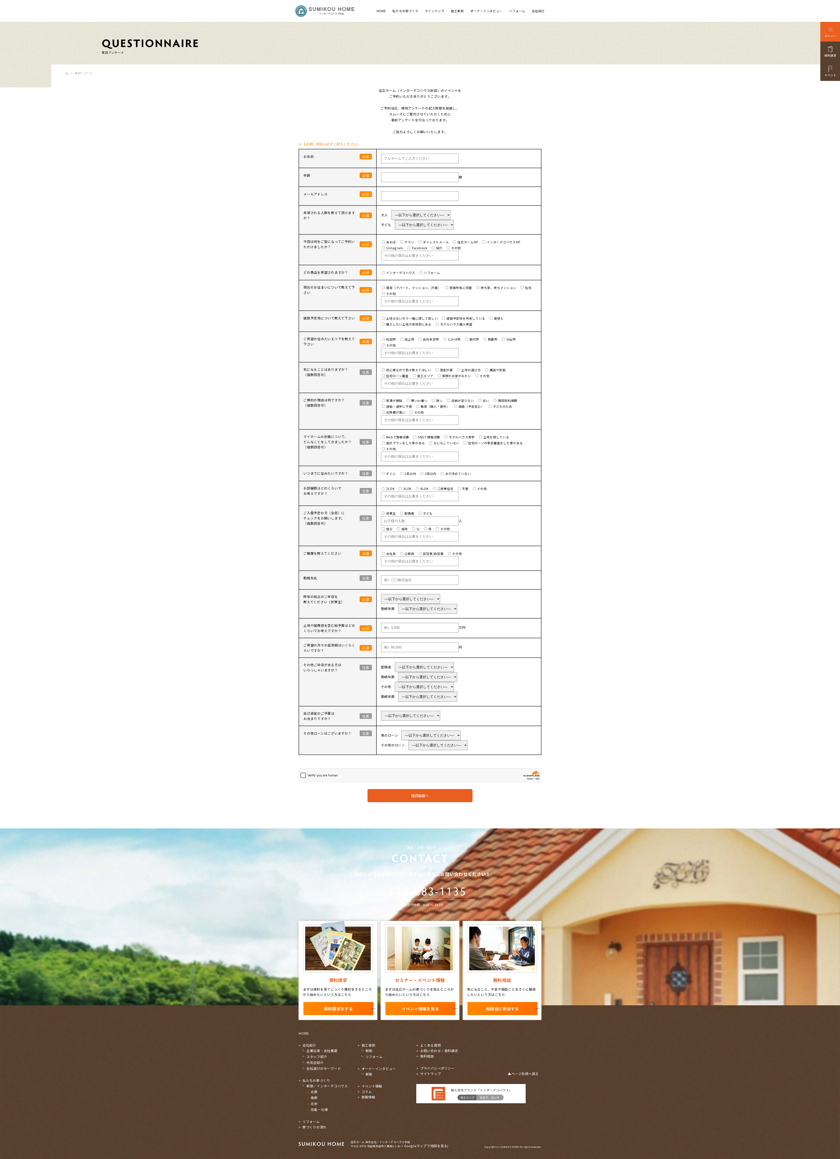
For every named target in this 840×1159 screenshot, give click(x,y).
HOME (381, 10)
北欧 (314, 1091)
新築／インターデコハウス (327, 1086)
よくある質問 (430, 1045)
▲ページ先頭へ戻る (523, 1073)
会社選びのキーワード (323, 1068)
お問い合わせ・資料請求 (439, 1050)
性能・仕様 (319, 1109)
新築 (369, 1050)
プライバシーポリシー (437, 1068)
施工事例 (457, 10)
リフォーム (517, 10)
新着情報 (368, 1097)
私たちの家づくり (405, 10)
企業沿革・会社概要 (322, 1050)
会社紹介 (538, 10)
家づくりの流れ (315, 1127)
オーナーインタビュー (486, 10)
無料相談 (427, 1056)
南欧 (314, 1097)
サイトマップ (430, 1073)
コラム (367, 1091)
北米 (314, 1103)
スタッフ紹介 (316, 1056)
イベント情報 (372, 1086)
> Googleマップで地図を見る (424, 1145)
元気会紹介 (315, 1062)
